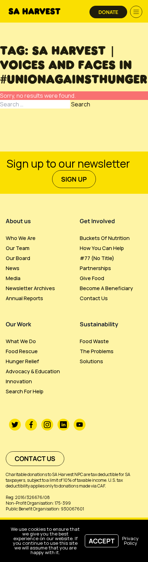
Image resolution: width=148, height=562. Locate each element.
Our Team (17, 248)
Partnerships (95, 268)
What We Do (21, 341)
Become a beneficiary (106, 288)
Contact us (94, 298)
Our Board (18, 258)
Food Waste (94, 341)
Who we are (21, 238)
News (12, 268)
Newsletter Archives (30, 288)
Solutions (91, 361)
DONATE (108, 12)
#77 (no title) (97, 258)
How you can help (102, 248)
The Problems (97, 351)
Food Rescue (22, 351)
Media (13, 278)
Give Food (92, 278)
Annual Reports (24, 298)
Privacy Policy (130, 540)
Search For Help (24, 391)
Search (80, 104)
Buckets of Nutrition (105, 238)
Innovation (19, 381)
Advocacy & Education (33, 371)
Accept (102, 541)
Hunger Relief (22, 361)
